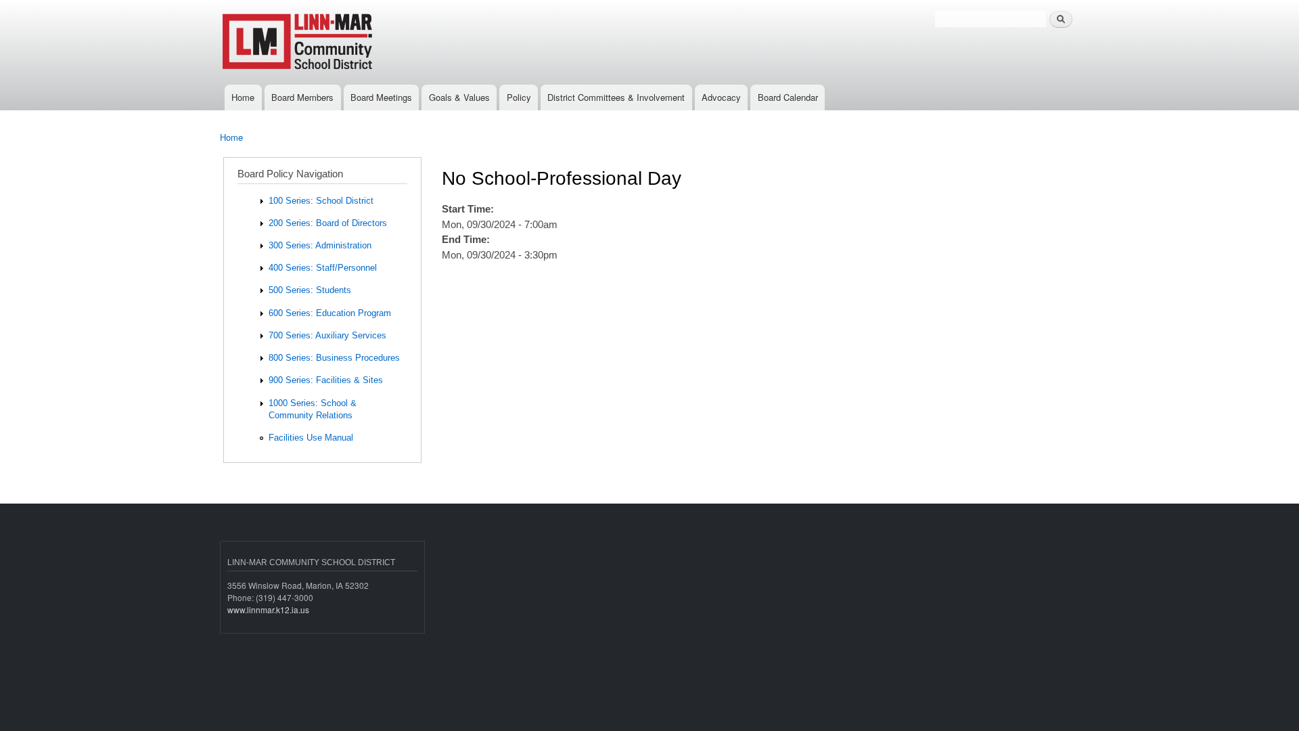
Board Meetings (381, 97)
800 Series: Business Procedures (334, 358)
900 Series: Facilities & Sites (326, 380)
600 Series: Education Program (330, 313)
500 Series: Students (310, 290)
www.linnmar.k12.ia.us (268, 609)
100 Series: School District (321, 201)
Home (242, 97)
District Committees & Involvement (616, 97)
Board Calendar (788, 97)
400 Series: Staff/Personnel (323, 268)
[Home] (343, 42)
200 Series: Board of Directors (328, 223)
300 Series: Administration (320, 245)
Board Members (302, 97)
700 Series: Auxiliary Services (327, 335)
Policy (519, 97)
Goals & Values (459, 97)
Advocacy (721, 97)
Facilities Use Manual (311, 438)
